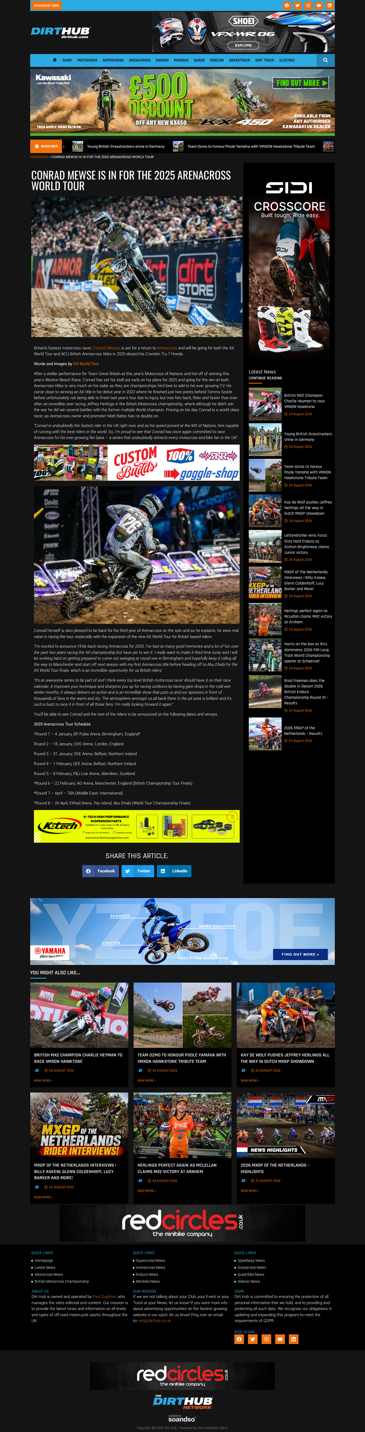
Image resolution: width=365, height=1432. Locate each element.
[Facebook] (287, 6)
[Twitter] (298, 6)
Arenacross (139, 60)
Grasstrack (239, 60)
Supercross (113, 60)
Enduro (162, 60)
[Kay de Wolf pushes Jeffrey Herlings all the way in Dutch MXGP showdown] (265, 510)
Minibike (181, 60)
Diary (67, 60)
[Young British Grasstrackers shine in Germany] (265, 439)
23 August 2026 (300, 710)
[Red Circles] (182, 1240)
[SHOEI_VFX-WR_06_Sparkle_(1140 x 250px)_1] (243, 50)
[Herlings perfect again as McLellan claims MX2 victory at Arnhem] (265, 619)
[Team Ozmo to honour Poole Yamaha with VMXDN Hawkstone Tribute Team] (265, 475)
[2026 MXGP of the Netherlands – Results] (265, 733)
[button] (100, 871)
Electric (286, 60)
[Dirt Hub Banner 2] (137, 841)
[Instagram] (308, 6)
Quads (199, 60)
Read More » (51, 1080)
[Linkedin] (330, 6)
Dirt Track (264, 60)
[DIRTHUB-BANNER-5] (137, 479)
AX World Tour (86, 363)
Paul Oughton (104, 1296)
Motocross (87, 60)
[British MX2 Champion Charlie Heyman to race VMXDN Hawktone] (265, 404)
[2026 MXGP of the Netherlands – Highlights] (286, 1125)
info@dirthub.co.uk (154, 1320)
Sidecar (217, 60)
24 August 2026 (300, 414)
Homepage (39, 157)
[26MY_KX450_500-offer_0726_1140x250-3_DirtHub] (182, 134)
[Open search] (325, 60)
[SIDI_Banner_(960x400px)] (289, 360)
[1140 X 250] (182, 963)
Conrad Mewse (106, 348)
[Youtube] (319, 6)
